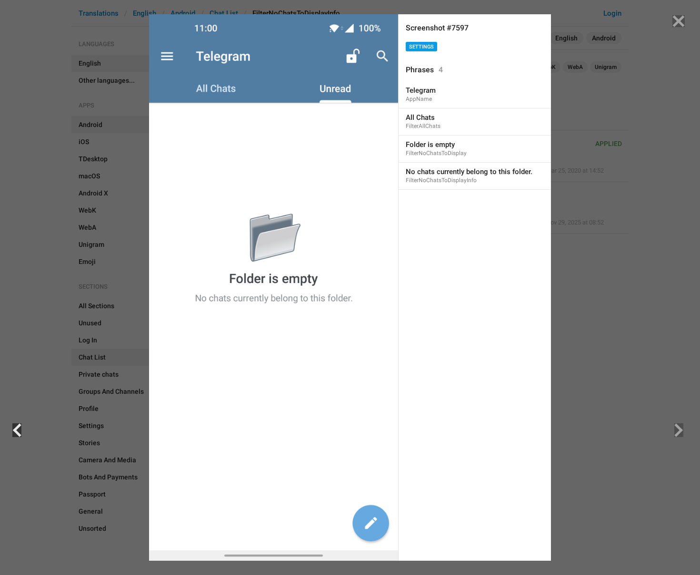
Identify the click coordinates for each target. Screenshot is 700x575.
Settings (421, 47)
